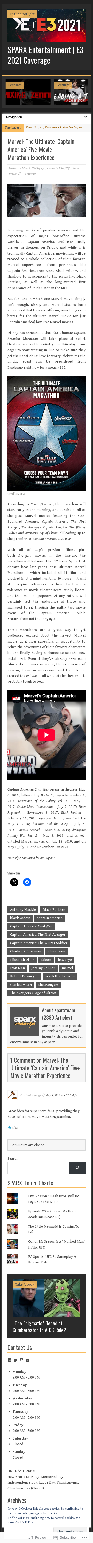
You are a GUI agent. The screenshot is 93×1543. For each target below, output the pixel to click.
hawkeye (65, 960)
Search (12, 1159)
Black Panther (54, 910)
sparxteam (48, 168)
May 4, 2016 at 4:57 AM (59, 1095)
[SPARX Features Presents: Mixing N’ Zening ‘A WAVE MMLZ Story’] (27, 92)
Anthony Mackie (23, 910)
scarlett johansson (60, 976)
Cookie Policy (24, 1522)
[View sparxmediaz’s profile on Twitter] (15, 1360)
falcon (46, 960)
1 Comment (28, 174)
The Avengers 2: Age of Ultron (33, 993)
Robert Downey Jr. (24, 976)
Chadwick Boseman (25, 951)
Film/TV (64, 168)
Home (75, 168)
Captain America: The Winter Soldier (38, 943)
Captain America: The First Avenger (37, 935)
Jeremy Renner (43, 968)
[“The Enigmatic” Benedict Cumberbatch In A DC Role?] (46, 1314)
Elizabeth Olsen (22, 960)
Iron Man (17, 968)
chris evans (57, 951)
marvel (67, 968)
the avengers (48, 985)
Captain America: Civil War (31, 926)
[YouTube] (27, 1360)
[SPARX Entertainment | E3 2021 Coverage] (46, 39)
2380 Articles (57, 1017)
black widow (20, 918)
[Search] (77, 1168)
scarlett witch (21, 985)
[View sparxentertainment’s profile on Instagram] (21, 1360)
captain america (50, 918)
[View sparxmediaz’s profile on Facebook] (9, 1360)
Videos (13, 174)
